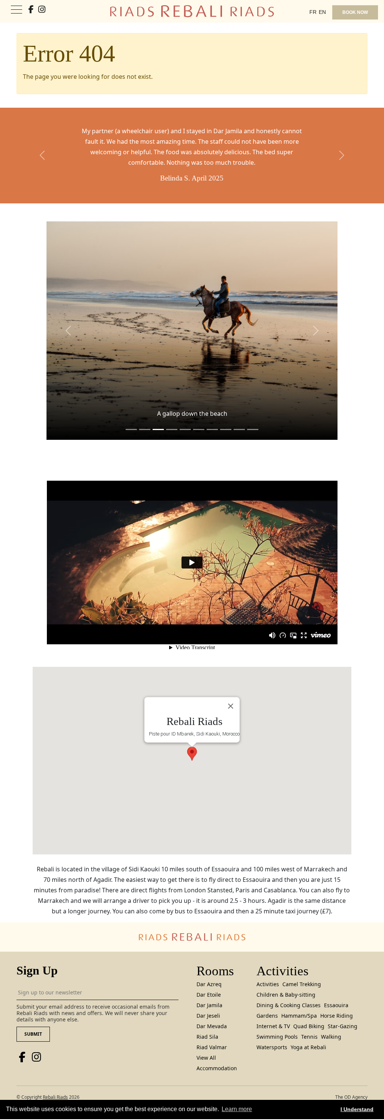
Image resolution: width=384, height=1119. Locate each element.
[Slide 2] (158, 429)
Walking (331, 1036)
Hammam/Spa (299, 1015)
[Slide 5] (198, 429)
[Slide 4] (185, 429)
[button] (42, 155)
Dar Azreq (209, 984)
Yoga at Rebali (308, 1047)
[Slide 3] (171, 429)
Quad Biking (308, 1026)
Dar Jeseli (208, 1015)
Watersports (271, 1047)
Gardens (267, 1015)
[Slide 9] (252, 429)
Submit (33, 1034)
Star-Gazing (342, 1026)
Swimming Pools (277, 1036)
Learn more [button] (237, 1109)
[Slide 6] (212, 429)
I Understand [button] (357, 1109)
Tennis (309, 1036)
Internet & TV (273, 1026)
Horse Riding (336, 1015)
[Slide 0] (131, 429)
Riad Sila (207, 1036)
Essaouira (336, 1005)
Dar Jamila (209, 1005)
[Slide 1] (144, 429)
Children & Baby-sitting (285, 994)
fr (312, 12)
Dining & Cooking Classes (288, 1005)
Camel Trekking (301, 984)
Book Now (355, 12)
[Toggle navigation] (16, 10)
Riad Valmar (211, 1047)
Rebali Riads (55, 1097)
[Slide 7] (225, 429)
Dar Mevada (211, 1026)
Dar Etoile (208, 994)
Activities (267, 984)
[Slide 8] (239, 429)
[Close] (231, 706)
